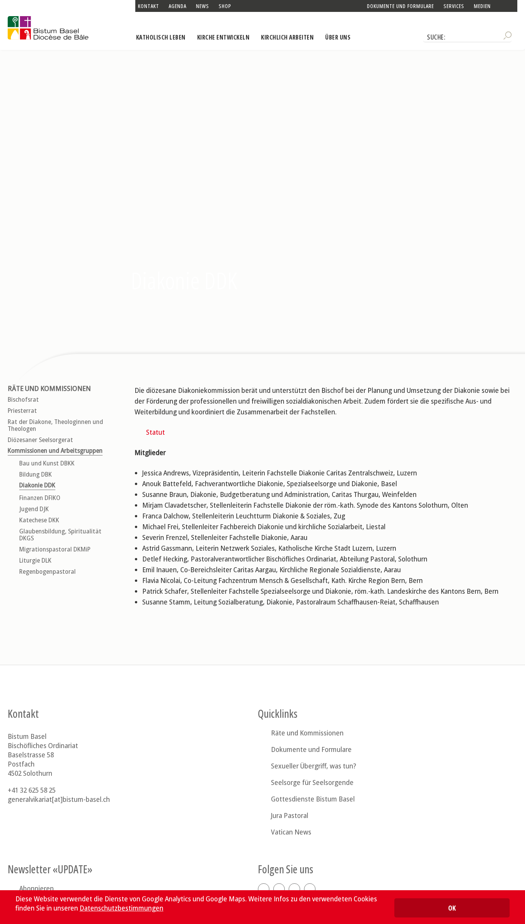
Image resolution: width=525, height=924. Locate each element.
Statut (155, 432)
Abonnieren (36, 888)
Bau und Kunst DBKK (47, 463)
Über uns (338, 37)
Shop (225, 6)
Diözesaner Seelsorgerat (40, 440)
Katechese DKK (39, 520)
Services (454, 6)
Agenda (177, 6)
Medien (482, 6)
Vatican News (291, 831)
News (202, 6)
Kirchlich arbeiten (287, 37)
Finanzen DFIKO (39, 498)
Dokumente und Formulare (400, 6)
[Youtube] (309, 889)
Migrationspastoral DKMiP (54, 549)
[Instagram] (279, 889)
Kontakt (148, 6)
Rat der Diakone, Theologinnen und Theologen (55, 425)
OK (452, 907)
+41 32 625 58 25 (32, 790)
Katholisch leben (161, 37)
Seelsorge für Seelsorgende (312, 782)
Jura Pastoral (289, 815)
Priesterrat (22, 410)
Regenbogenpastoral (47, 571)
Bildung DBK (35, 474)
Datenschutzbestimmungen (121, 907)
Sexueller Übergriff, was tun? (313, 765)
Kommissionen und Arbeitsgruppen (55, 450)
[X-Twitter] (294, 889)
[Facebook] (263, 889)
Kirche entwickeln (223, 37)
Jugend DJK (34, 509)
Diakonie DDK (37, 485)
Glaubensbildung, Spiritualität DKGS (60, 535)
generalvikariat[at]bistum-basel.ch (59, 799)
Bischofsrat (23, 399)
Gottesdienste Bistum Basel (313, 798)
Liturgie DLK (35, 560)
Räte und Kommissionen (49, 388)
